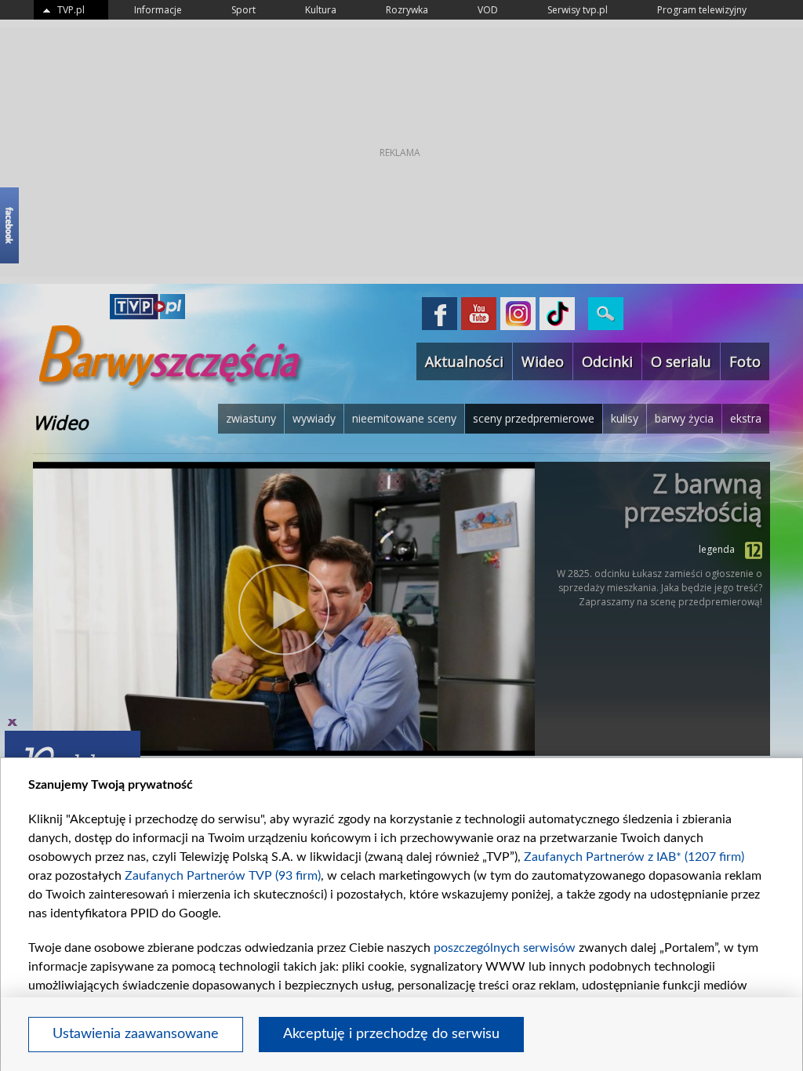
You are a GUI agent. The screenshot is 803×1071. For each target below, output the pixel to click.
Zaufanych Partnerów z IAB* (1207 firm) (634, 857)
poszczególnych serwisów (505, 948)
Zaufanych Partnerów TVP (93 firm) (223, 876)
